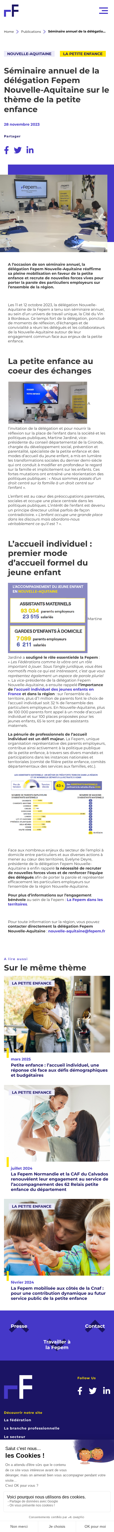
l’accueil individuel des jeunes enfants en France (51, 691)
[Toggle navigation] (103, 10)
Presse (19, 1326)
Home (9, 32)
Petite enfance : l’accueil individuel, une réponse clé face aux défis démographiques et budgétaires (59, 1070)
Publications (31, 32)
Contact (95, 1326)
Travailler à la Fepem (57, 1344)
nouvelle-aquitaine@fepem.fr (76, 931)
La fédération (17, 1420)
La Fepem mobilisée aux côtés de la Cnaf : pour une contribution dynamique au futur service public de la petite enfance (58, 1293)
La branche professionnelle (32, 1428)
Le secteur (14, 1437)
